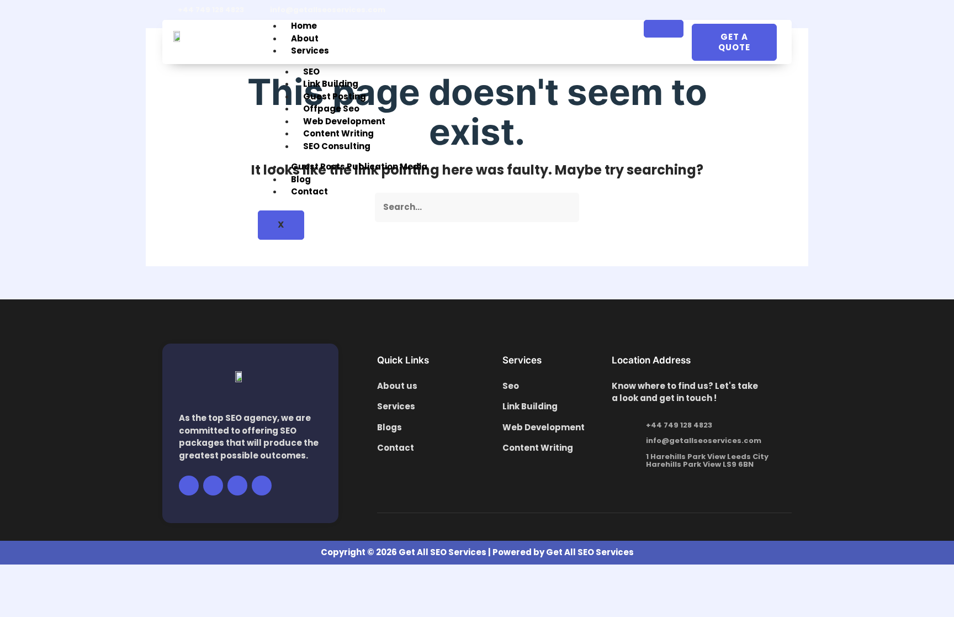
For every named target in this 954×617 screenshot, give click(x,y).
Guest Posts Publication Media (359, 166)
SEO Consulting (336, 146)
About (305, 38)
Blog (301, 179)
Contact (309, 191)
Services (310, 50)
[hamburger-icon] (663, 29)
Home (304, 25)
